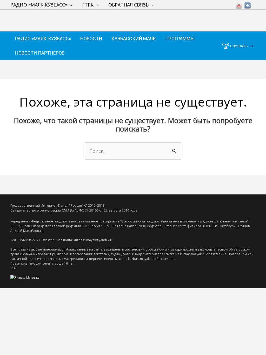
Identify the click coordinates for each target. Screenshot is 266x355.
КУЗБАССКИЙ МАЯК (133, 38)
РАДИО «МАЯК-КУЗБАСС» (38, 5)
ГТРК (88, 5)
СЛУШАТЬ (238, 45)
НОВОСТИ (91, 38)
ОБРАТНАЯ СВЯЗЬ (128, 5)
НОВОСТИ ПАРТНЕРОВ (40, 53)
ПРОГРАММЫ (180, 38)
